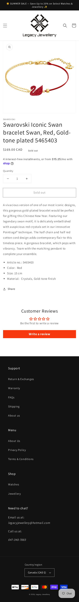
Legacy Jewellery (43, 594)
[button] (5, 25)
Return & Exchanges (21, 379)
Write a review (39, 334)
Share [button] (11, 289)
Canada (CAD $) (37, 572)
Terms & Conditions (21, 459)
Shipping (14, 406)
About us (14, 415)
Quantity (8, 171)
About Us (14, 441)
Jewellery (14, 493)
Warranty (14, 388)
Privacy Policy (17, 450)
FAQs (11, 397)
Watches (13, 484)
